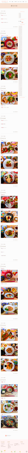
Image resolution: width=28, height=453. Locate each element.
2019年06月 (20, 91)
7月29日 (4, 88)
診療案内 (23, 1)
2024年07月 (20, 28)
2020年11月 (20, 73)
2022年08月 (20, 51)
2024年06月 (20, 29)
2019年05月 (20, 92)
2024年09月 (20, 26)
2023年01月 (20, 46)
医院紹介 (12, 1)
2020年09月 (20, 75)
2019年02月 (20, 95)
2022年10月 (20, 49)
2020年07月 (20, 77)
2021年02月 (20, 70)
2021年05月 (20, 67)
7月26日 (4, 192)
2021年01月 (20, 71)
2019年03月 (20, 94)
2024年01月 (20, 33)
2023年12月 (20, 34)
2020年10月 (20, 74)
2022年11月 (20, 48)
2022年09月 (20, 50)
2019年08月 (20, 89)
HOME (10, 1)
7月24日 (4, 266)
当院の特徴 (16, 1)
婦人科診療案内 (16, 443)
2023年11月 (20, 35)
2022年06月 (20, 53)
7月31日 (4, 13)
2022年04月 (20, 55)
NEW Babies (22, 443)
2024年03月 (20, 32)
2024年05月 (20, 30)
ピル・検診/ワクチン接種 (17, 445)
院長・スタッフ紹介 (19, 1)
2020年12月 (20, 72)
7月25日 (4, 246)
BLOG (26, 1)
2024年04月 (20, 31)
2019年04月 (20, 93)
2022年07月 (20, 52)
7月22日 (4, 379)
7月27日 (4, 138)
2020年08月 (20, 76)
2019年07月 (20, 90)
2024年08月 (20, 27)
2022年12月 (20, 47)
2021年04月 (20, 68)
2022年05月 (20, 54)
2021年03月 (20, 69)
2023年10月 (20, 36)
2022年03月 (20, 56)
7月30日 (4, 33)
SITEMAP (2, 445)
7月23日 (4, 325)
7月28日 (4, 118)
